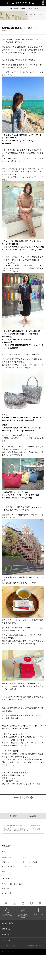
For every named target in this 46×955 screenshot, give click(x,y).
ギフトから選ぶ (7, 893)
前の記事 (13, 816)
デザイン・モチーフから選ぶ (12, 884)
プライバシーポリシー (11, 946)
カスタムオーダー (8, 867)
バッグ (25, 857)
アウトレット (27, 867)
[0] (42, 4)
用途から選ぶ (6, 888)
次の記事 (32, 816)
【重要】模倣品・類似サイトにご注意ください (23, 9)
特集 (3, 871)
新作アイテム (6, 857)
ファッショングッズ (30, 862)
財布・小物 (5, 862)
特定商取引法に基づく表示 (34, 946)
